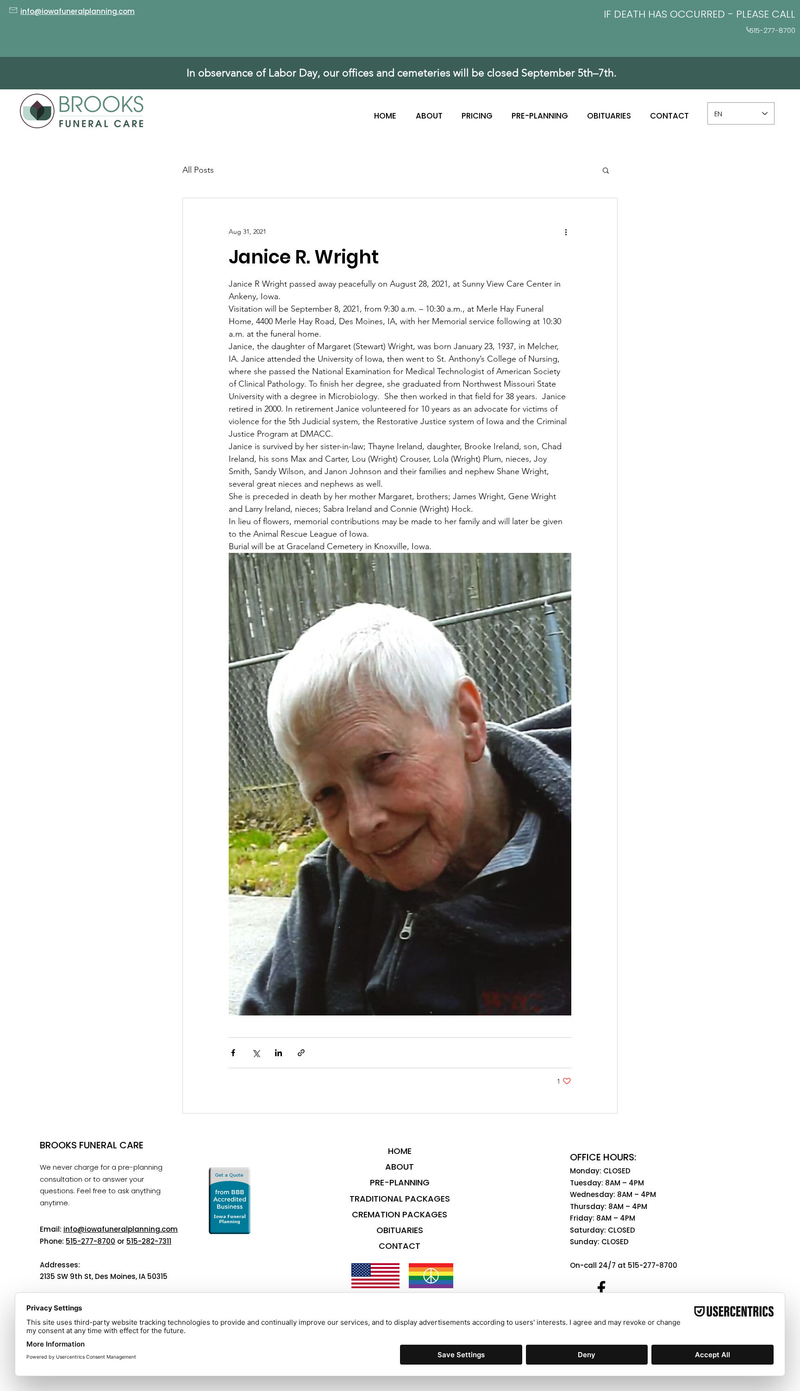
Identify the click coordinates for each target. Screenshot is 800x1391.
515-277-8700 (90, 1241)
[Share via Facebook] (233, 1052)
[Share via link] (301, 1052)
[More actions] (565, 231)
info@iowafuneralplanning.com (120, 1229)
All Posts (198, 170)
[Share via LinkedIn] (278, 1052)
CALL (783, 14)
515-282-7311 (148, 1241)
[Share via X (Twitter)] (255, 1052)
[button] (605, 170)
